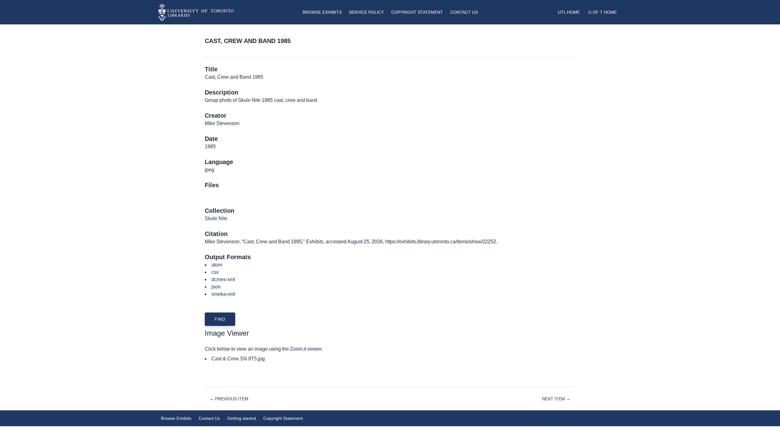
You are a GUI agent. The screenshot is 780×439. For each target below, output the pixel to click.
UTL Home (569, 12)
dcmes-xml (223, 279)
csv (215, 272)
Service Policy (366, 12)
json (216, 286)
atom (216, 264)
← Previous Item (229, 398)
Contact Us (464, 12)
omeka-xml (223, 294)
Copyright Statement (417, 12)
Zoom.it (298, 349)
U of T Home (602, 12)
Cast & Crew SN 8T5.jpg (238, 358)
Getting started (241, 418)
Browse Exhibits (322, 12)
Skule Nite (216, 218)
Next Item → (556, 398)
